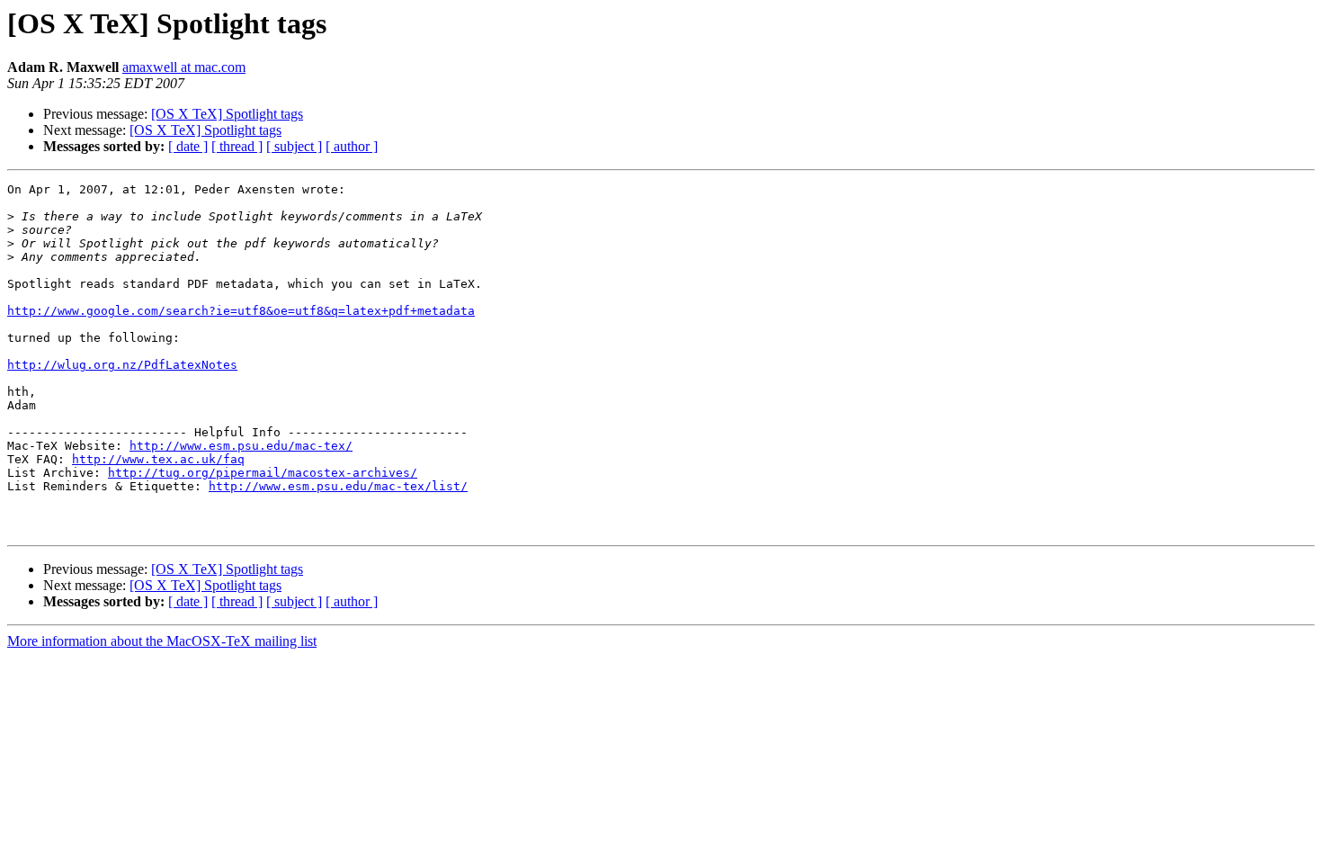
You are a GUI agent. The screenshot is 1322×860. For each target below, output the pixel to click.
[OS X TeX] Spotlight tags (227, 113)
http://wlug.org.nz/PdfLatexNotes (122, 365)
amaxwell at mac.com (184, 67)
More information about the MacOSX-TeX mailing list (162, 641)
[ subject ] (294, 146)
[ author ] (352, 146)
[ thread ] (237, 146)
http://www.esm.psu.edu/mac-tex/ (241, 445)
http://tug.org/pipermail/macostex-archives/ (262, 472)
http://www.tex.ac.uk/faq (158, 459)
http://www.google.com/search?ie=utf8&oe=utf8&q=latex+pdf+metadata (241, 311)
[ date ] (188, 146)
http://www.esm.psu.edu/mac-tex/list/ (338, 486)
